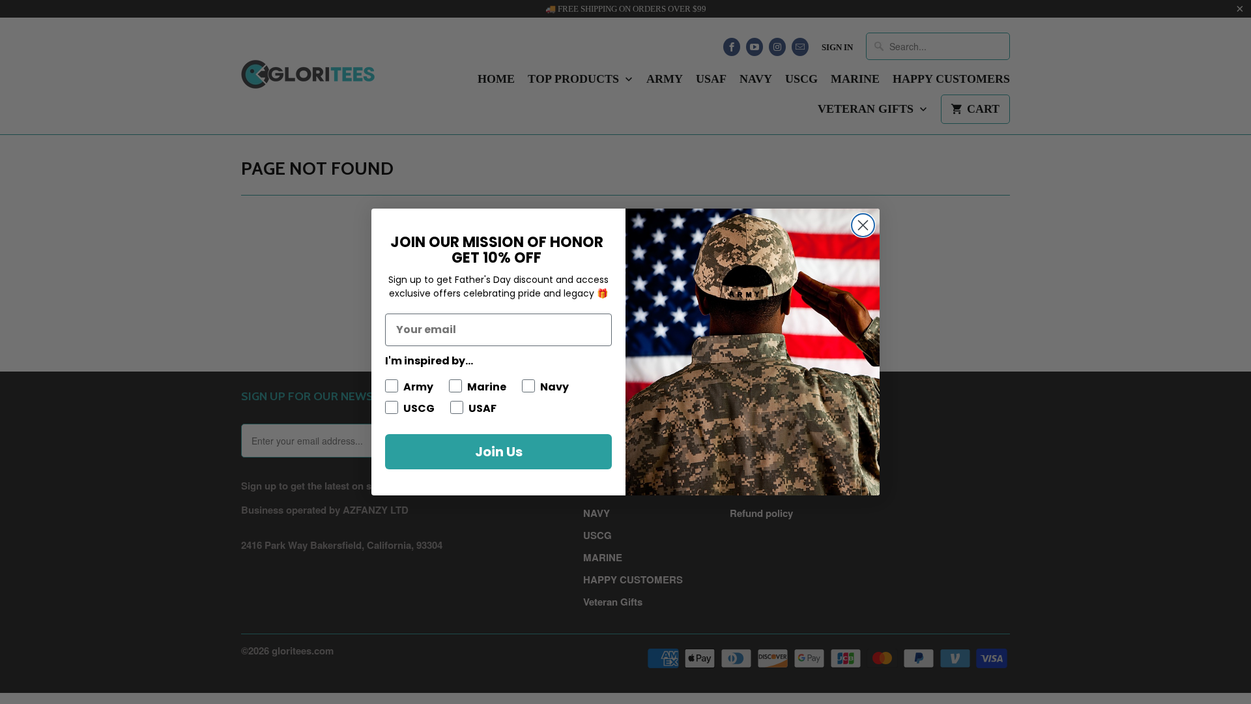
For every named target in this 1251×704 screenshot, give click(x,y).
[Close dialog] (863, 225)
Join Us (499, 452)
